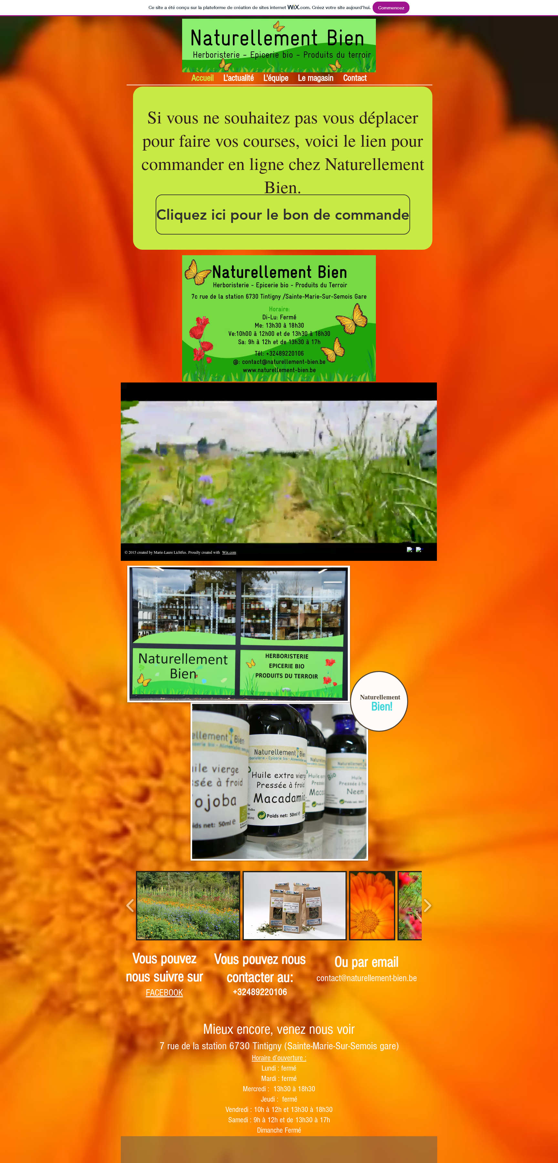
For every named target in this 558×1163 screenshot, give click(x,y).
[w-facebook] (410, 550)
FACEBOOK (164, 992)
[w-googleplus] (419, 550)
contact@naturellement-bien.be (366, 978)
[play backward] (130, 906)
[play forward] (427, 906)
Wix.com (229, 552)
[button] (188, 905)
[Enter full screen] (428, 552)
